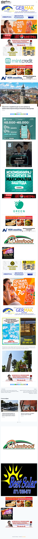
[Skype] (19, 114)
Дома (3, 105)
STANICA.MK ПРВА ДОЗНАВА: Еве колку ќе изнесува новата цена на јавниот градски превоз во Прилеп (8, 414)
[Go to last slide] (2, 411)
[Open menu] (36, 2)
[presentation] (9, 406)
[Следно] (36, 411)
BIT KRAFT (24, 536)
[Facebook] (11, 114)
